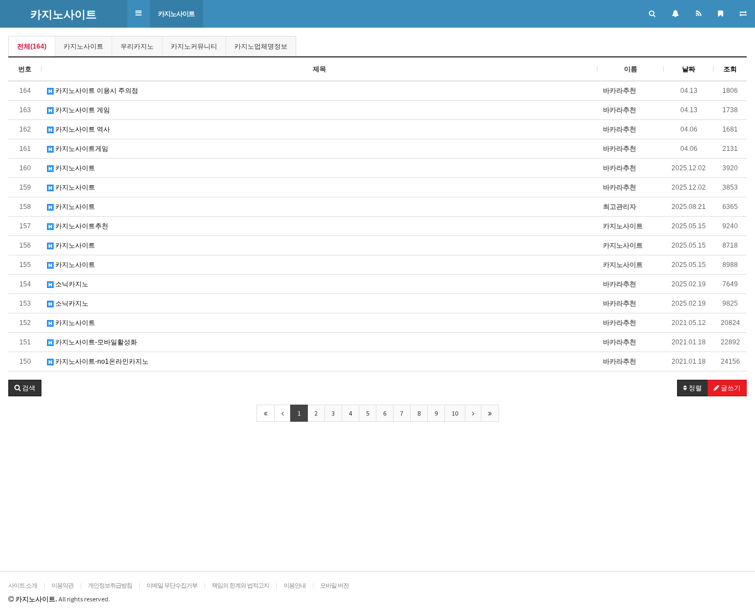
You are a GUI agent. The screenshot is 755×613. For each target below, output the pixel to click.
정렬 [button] (694, 388)
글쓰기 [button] (730, 388)
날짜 (688, 69)
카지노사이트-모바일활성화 (95, 342)
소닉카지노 (71, 284)
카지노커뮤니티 (194, 46)
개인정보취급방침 (110, 585)
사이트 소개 (22, 585)
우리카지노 (137, 46)
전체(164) (31, 46)
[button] (138, 13)
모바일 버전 (334, 585)
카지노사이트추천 (81, 226)
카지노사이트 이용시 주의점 (96, 91)
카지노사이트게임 (81, 149)
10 (455, 413)
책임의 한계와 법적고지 (240, 585)
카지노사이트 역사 (82, 129)
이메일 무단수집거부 (171, 585)
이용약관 (62, 585)
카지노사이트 (176, 14)
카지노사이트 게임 (82, 110)
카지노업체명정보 (260, 46)
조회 (730, 69)
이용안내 (295, 585)
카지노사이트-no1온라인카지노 (101, 361)
